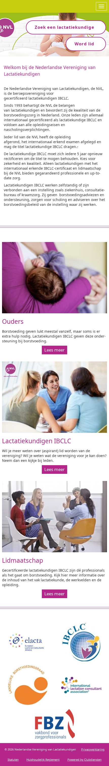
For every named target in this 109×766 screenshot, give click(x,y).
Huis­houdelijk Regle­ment (43, 759)
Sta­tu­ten (13, 759)
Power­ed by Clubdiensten (84, 759)
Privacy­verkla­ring (92, 749)
